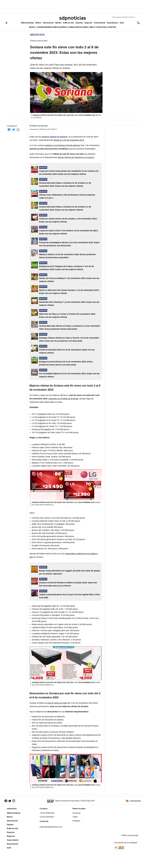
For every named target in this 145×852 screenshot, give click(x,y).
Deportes (79, 23)
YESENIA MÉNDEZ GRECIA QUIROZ (51, 27)
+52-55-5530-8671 (47, 817)
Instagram (76, 821)
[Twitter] (13, 130)
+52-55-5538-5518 (47, 813)
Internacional (48, 23)
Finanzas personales (38, 41)
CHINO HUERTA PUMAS (78, 27)
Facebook (76, 813)
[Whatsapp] (18, 130)
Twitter (75, 817)
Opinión (58, 23)
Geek (122, 23)
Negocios (88, 23)
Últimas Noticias (27, 23)
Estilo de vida (68, 23)
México (38, 23)
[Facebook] (9, 130)
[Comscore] (133, 801)
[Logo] (72, 18)
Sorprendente (99, 23)
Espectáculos (112, 23)
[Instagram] (13, 800)
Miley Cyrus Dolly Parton (103, 27)
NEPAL (32, 27)
